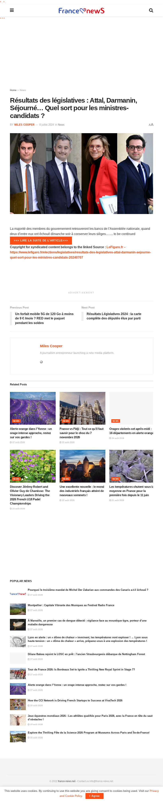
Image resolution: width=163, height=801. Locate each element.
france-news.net (66, 781)
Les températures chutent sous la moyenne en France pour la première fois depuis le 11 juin (131, 491)
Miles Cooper (24, 124)
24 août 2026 (117, 438)
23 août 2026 (18, 509)
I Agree (94, 795)
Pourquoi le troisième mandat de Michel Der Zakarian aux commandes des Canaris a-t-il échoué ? (88, 589)
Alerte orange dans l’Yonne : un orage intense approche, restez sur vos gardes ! (31, 433)
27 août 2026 (18, 442)
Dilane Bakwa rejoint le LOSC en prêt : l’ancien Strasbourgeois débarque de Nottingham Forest (86, 654)
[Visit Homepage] (81, 10)
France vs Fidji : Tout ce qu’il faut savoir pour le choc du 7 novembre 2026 (81, 433)
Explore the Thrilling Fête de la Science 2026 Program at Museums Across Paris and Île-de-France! (88, 732)
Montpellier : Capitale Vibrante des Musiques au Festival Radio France (71, 605)
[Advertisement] (86, 55)
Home (13, 90)
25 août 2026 (68, 442)
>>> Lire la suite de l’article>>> (41, 240)
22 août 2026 (68, 500)
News (23, 90)
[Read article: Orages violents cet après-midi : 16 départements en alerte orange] (132, 408)
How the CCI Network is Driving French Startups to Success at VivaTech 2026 (75, 700)
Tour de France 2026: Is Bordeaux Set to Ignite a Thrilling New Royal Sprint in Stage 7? (81, 669)
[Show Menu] (12, 10)
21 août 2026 (117, 500)
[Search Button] (151, 10)
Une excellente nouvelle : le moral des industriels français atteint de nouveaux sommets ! (82, 491)
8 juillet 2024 (46, 124)
